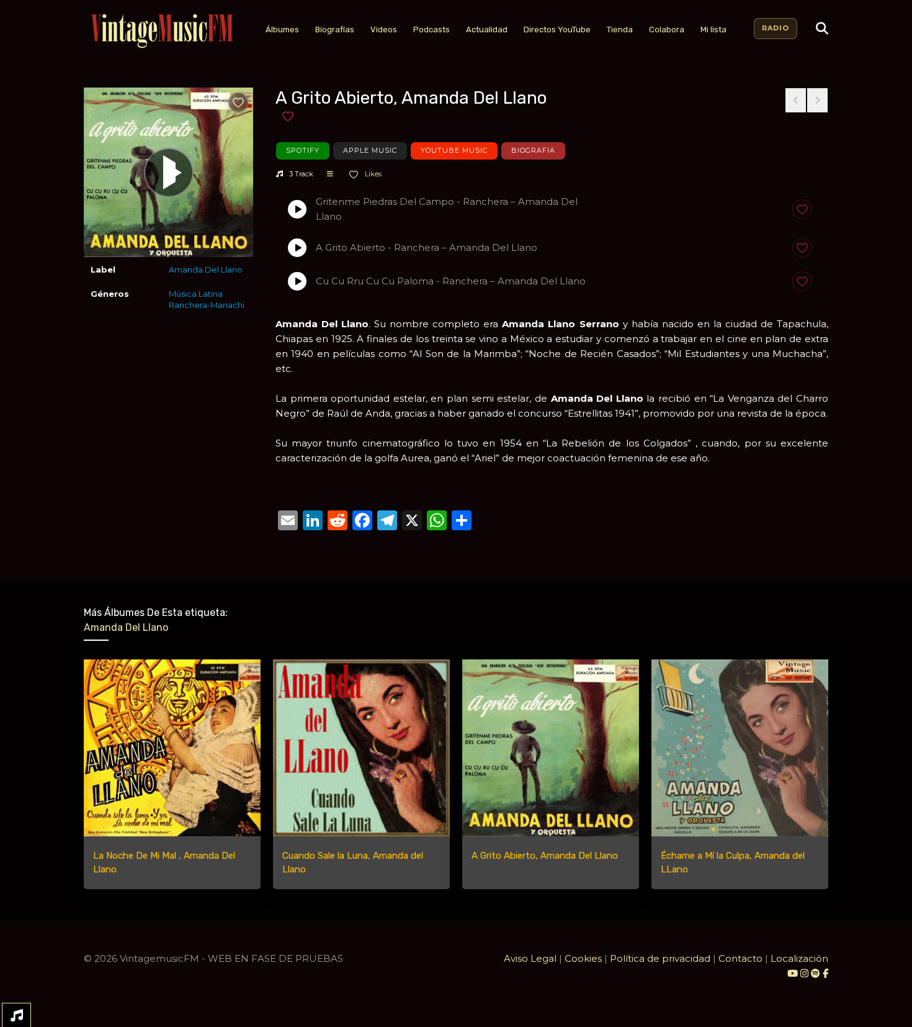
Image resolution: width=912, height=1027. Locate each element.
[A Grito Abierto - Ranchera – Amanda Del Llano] (297, 247)
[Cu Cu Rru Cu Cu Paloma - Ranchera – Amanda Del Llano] (297, 281)
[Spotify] (815, 973)
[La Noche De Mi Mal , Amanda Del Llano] (172, 747)
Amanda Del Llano (206, 269)
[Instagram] (805, 973)
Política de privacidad (660, 958)
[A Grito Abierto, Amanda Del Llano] (550, 747)
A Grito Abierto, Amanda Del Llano (545, 855)
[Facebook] (825, 973)
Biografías (334, 29)
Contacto (740, 958)
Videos (383, 29)
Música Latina (196, 294)
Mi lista (713, 29)
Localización (799, 958)
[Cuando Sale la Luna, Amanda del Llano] (361, 747)
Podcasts (431, 29)
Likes (372, 174)
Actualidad (486, 29)
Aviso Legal (530, 958)
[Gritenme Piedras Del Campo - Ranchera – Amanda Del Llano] (297, 209)
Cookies (583, 958)
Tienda (620, 29)
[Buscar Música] (822, 28)
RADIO (775, 28)
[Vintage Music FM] (161, 31)
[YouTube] (792, 973)
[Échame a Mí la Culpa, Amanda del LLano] (739, 747)
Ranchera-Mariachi (206, 305)
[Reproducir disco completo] (169, 172)
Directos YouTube (557, 29)
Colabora (666, 29)
